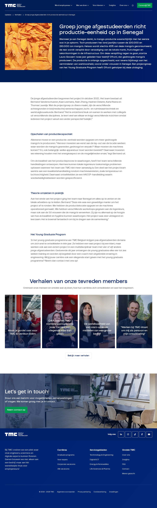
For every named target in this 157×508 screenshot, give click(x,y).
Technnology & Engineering (101, 455)
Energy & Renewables (99, 464)
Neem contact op (16, 410)
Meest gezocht (128, 473)
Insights (112, 5)
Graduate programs (65, 455)
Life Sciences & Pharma (100, 469)
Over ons (126, 455)
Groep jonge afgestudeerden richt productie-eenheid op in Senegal (50, 15)
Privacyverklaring (84, 492)
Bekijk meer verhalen (78, 356)
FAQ (124, 464)
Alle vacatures (63, 469)
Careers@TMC (145, 5)
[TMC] (15, 5)
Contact (125, 469)
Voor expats (62, 460)
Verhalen (18, 15)
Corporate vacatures (66, 464)
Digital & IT (94, 460)
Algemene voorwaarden (66, 492)
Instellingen (113, 492)
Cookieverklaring (100, 492)
